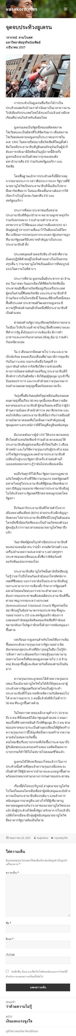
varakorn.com (21, 9)
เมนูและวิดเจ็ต (66, 9)
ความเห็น (12, 872)
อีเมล (10, 939)
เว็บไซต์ (10, 955)
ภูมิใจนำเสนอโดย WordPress (22, 1031)
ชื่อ (8, 923)
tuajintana (42, 838)
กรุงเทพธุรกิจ (61, 838)
